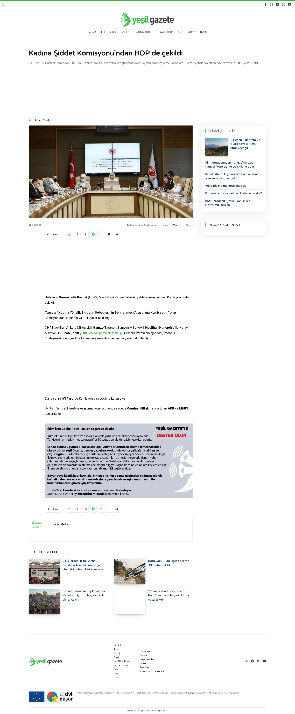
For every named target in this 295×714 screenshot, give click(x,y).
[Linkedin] (100, 234)
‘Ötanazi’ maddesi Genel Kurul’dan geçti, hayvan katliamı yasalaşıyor (170, 595)
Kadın (165, 225)
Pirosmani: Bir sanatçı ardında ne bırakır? (233, 193)
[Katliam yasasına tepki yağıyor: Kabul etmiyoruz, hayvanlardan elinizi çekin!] (44, 601)
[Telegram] (277, 5)
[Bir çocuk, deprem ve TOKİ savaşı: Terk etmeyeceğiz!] (216, 147)
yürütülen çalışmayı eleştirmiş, (101, 333)
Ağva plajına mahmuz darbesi (226, 186)
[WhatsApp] (69, 234)
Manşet (176, 225)
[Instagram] (271, 5)
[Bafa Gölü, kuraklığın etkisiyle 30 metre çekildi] (129, 571)
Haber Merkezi (43, 120)
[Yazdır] (116, 234)
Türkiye (189, 225)
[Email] (108, 234)
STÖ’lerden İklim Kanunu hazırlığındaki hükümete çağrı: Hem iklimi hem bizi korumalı (83, 565)
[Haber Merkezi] (31, 120)
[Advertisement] (147, 91)
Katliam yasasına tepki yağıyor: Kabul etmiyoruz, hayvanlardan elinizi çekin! (85, 595)
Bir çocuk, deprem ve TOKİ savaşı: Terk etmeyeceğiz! (245, 144)
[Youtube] (289, 5)
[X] (283, 5)
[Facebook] (265, 5)
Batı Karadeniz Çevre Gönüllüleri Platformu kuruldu (227, 203)
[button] (3, 5)
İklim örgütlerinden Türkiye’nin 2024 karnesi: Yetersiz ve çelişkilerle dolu (230, 164)
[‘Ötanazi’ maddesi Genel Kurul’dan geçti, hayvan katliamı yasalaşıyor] (129, 601)
